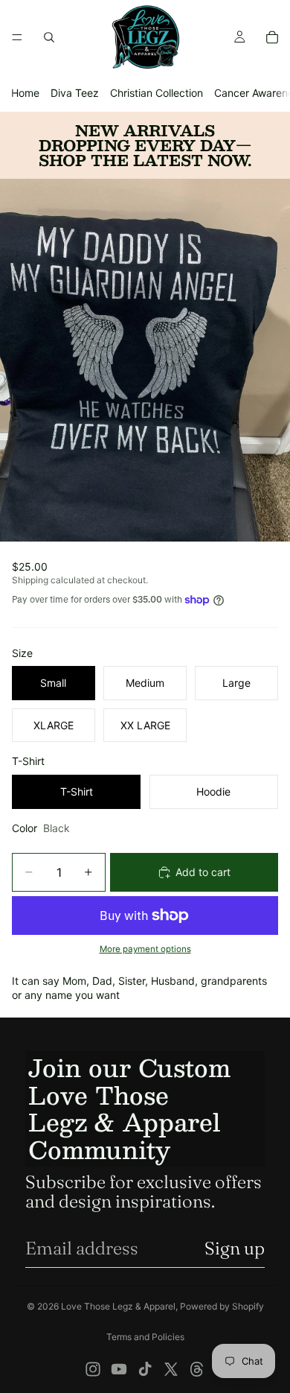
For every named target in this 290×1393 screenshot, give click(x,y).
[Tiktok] (145, 1369)
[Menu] (17, 37)
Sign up (234, 1248)
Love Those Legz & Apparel (118, 1306)
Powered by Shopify (222, 1306)
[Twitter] (171, 1369)
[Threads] (197, 1369)
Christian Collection (156, 92)
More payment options (145, 949)
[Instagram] (93, 1369)
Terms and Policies (145, 1336)
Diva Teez (75, 92)
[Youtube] (119, 1369)
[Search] (49, 37)
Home (25, 92)
